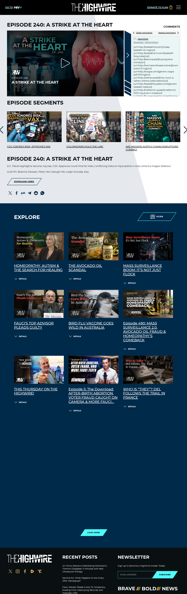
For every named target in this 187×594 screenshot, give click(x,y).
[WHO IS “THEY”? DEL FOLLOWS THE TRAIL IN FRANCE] (148, 370)
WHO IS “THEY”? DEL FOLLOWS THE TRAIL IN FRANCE (144, 394)
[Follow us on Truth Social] (39, 571)
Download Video (24, 182)
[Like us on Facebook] (25, 571)
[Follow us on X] (10, 571)
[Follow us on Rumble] (32, 571)
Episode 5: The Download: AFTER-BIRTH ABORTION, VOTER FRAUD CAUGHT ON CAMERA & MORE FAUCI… (93, 396)
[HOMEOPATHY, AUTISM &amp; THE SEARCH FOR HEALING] (39, 246)
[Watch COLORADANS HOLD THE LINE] (93, 126)
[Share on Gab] (23, 193)
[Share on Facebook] (16, 193)
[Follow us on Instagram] (17, 571)
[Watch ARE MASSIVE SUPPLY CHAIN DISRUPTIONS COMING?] (153, 126)
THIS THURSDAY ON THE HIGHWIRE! (36, 391)
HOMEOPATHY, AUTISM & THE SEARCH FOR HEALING (38, 268)
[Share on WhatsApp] (42, 193)
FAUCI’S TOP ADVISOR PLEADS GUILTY (34, 325)
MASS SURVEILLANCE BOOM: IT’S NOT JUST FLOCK (142, 270)
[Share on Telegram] (29, 193)
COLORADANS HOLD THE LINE (84, 146)
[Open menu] (178, 7)
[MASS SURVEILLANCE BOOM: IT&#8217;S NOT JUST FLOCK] (148, 246)
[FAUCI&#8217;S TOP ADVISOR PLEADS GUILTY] (39, 304)
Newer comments (167, 33)
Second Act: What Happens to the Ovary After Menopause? (83, 579)
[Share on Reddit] (36, 193)
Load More (93, 533)
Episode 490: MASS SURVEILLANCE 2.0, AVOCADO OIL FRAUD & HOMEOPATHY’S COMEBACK (144, 332)
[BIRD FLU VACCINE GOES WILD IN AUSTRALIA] (93, 304)
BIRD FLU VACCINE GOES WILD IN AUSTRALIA (91, 325)
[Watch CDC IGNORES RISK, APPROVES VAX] (34, 126)
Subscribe (165, 575)
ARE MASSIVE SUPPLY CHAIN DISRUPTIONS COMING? (152, 148)
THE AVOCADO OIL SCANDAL (85, 268)
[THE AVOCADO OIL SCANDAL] (93, 246)
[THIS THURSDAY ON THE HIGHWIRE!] (39, 370)
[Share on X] (10, 193)
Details (23, 279)
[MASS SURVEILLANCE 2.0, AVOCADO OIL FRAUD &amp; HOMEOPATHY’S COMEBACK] (148, 304)
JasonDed (143, 39)
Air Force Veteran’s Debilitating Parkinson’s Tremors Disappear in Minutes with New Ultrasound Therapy (84, 569)
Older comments (144, 33)
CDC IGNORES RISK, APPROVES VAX (28, 146)
